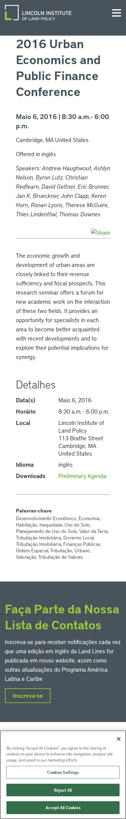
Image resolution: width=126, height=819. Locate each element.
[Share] (100, 232)
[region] (63, 774)
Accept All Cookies (63, 807)
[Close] (118, 739)
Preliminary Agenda (82, 476)
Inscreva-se (28, 695)
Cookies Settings (63, 772)
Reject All (63, 790)
